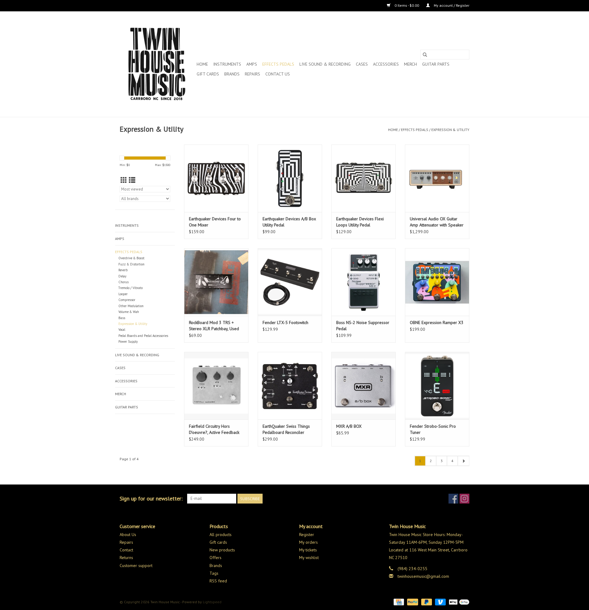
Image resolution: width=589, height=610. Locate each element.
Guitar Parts (435, 64)
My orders (308, 542)
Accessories (386, 64)
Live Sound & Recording (325, 64)
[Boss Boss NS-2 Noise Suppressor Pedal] (363, 282)
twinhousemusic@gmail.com (423, 576)
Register (306, 534)
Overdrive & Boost (131, 258)
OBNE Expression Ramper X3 (437, 322)
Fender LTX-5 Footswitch (285, 322)
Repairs (252, 74)
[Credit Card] (398, 601)
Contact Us (277, 74)
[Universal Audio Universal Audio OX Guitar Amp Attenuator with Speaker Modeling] (437, 178)
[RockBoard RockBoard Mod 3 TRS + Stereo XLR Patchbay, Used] (216, 282)
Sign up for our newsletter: (151, 498)
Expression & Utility (450, 129)
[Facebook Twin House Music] (453, 499)
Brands (232, 74)
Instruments (227, 64)
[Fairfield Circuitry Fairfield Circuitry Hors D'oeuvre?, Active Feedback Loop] (216, 385)
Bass (121, 318)
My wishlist (309, 557)
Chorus (123, 282)
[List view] (132, 180)
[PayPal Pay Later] (426, 601)
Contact (126, 550)
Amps (251, 64)
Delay (122, 276)
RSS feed (218, 581)
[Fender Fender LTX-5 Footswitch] (290, 282)
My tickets (308, 550)
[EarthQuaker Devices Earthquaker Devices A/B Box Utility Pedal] (290, 178)
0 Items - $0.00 (407, 5)
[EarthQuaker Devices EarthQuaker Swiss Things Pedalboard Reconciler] (290, 385)
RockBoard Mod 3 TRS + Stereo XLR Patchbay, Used (214, 325)
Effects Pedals (278, 64)
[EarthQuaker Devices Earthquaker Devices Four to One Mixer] (216, 178)
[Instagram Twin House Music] (464, 499)
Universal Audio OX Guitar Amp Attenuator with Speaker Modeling (437, 222)
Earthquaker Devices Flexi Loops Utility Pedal (360, 222)
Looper (123, 294)
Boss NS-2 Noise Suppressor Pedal (362, 325)
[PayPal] (412, 601)
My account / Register (451, 5)
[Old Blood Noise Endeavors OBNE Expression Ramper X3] (437, 282)
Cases (362, 64)
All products (221, 534)
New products (222, 550)
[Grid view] (124, 180)
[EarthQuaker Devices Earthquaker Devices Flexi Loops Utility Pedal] (363, 178)
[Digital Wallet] (458, 601)
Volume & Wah (128, 312)
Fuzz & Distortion (131, 264)
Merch (410, 64)
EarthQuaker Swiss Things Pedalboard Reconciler (286, 429)
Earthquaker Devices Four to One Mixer (215, 222)
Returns (126, 557)
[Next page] (463, 461)
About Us (128, 534)
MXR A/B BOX (349, 426)
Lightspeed (212, 602)
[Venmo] (440, 601)
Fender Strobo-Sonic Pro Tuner (433, 429)
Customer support (136, 565)
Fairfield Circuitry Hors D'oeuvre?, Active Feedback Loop (214, 429)
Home (202, 64)
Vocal (121, 329)
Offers (215, 557)
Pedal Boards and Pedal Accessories (143, 336)
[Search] (424, 55)
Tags (214, 573)
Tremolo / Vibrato (130, 288)
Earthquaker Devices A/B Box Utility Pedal (289, 222)
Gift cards (208, 74)
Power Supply (128, 341)
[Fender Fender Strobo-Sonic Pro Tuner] (437, 385)
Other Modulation (131, 306)
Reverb (123, 270)
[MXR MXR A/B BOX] (363, 385)
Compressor (126, 300)
